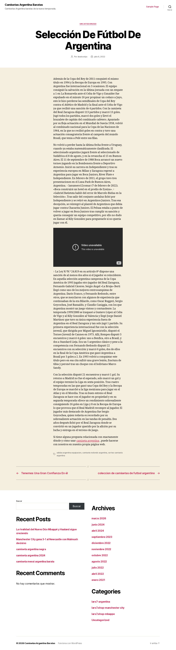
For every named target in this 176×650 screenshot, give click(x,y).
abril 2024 (98, 530)
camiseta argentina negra (31, 549)
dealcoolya (82, 56)
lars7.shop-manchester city (108, 607)
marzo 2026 (99, 518)
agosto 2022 (99, 561)
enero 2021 (98, 579)
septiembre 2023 (102, 536)
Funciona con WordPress (70, 643)
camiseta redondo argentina (94, 452)
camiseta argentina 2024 (30, 555)
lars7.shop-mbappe (103, 613)
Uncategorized (88, 24)
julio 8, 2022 (99, 56)
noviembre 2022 (101, 549)
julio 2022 (98, 567)
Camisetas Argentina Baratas (24, 4)
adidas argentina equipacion (69, 452)
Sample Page (152, 6)
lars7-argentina (101, 601)
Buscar (19, 501)
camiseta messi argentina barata (35, 561)
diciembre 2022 (101, 543)
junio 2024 (98, 524)
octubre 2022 (100, 555)
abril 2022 (98, 573)
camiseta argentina (87, 440)
